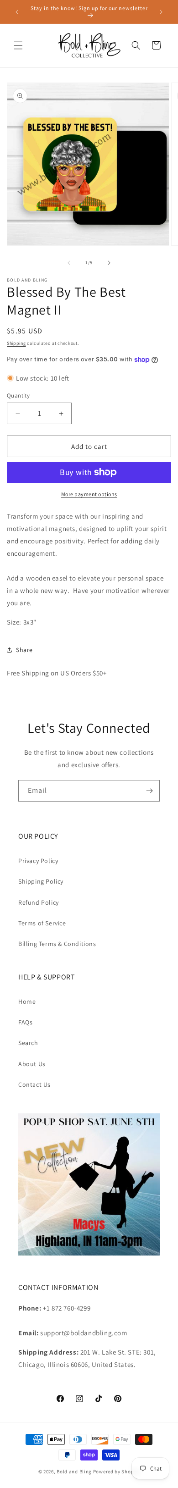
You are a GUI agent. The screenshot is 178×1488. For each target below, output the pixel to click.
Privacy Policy (38, 861)
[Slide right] (109, 263)
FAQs (25, 1022)
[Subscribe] (149, 791)
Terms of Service (42, 923)
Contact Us (34, 1084)
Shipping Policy (40, 881)
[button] (18, 45)
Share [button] (24, 650)
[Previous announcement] (17, 12)
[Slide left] (69, 263)
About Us (32, 1064)
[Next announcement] (161, 12)
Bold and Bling (74, 1471)
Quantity (18, 395)
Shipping (16, 343)
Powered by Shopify (116, 1471)
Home (27, 1001)
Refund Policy (38, 902)
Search (28, 1043)
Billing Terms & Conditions (57, 944)
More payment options (89, 494)
